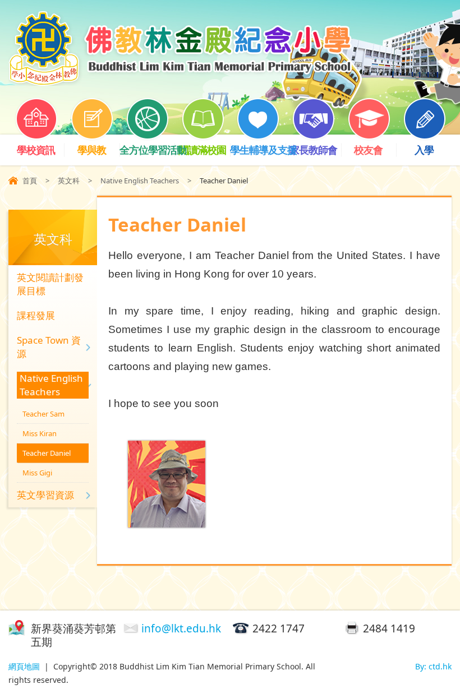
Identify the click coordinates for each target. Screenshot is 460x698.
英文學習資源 (45, 494)
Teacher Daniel (46, 453)
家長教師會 (313, 149)
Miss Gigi (37, 473)
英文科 (69, 180)
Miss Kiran (39, 433)
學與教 (91, 149)
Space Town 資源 (49, 347)
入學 (424, 149)
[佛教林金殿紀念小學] (180, 82)
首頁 (29, 180)
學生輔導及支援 (258, 149)
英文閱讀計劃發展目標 (50, 284)
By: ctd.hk (433, 666)
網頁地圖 (24, 666)
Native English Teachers (139, 180)
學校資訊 (36, 149)
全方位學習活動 (147, 149)
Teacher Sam (43, 414)
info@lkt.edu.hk (181, 628)
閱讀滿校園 (202, 149)
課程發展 (36, 315)
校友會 (368, 149)
